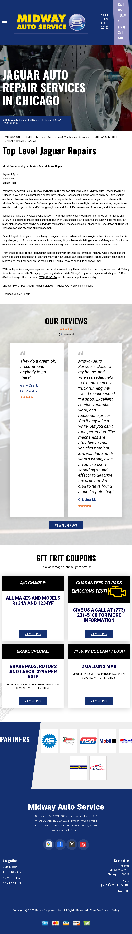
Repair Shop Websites (48, 910)
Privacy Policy (110, 910)
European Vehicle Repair (16, 294)
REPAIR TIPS (11, 877)
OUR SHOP (9, 866)
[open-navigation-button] (4, 22)
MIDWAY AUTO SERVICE (19, 137)
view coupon (33, 634)
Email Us (124, 891)
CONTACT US (11, 883)
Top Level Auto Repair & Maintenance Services (62, 137)
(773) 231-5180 (121, 32)
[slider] (66, 329)
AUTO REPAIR (11, 872)
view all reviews (66, 525)
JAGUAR (31, 141)
